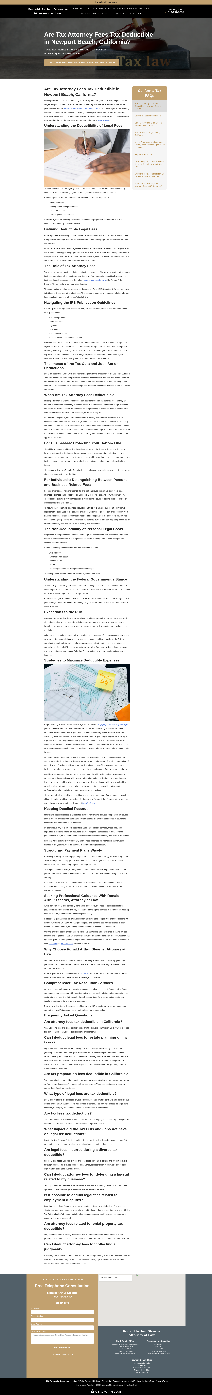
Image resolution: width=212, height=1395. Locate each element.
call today (53, 944)
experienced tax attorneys (95, 280)
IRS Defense (98, 9)
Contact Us (136, 14)
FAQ (102, 14)
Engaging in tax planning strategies (112, 724)
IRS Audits (144, 9)
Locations (114, 14)
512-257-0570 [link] (128, 1351)
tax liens (84, 973)
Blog (125, 14)
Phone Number (37, 1316)
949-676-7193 (104, 120)
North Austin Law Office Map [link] (125, 1353)
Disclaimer (56, 1354)
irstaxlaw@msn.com (106, 2)
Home (75, 9)
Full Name (35, 1308)
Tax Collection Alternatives (122, 9)
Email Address (36, 1324)
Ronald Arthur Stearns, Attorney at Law (81, 108)
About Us (84, 9)
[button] (81, 62)
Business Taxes (88, 14)
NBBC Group (100, 1385)
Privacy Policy (67, 1354)
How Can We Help (38, 1332)
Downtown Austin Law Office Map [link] (158, 1353)
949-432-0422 (145, 1370)
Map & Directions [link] (142, 1372)
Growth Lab (133, 1385)
